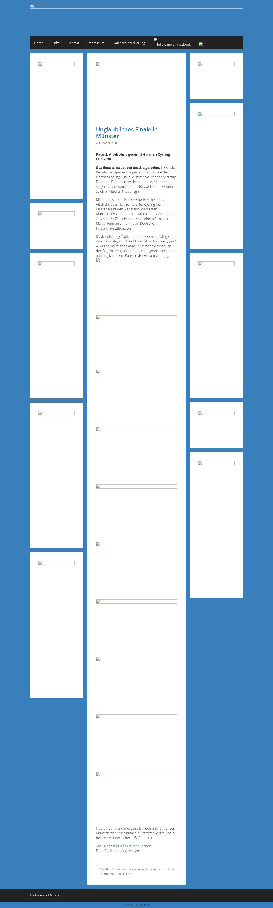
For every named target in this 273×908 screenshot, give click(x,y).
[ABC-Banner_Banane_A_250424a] (216, 463)
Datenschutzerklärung (129, 43)
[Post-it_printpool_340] (56, 214)
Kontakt (73, 43)
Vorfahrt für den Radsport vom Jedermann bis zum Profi (137, 869)
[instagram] (201, 44)
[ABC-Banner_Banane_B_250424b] (56, 414)
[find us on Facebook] (172, 44)
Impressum (96, 43)
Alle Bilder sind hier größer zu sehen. (124, 846)
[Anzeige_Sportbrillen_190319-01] (56, 264)
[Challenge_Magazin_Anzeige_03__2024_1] (216, 264)
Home (38, 43)
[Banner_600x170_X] (216, 114)
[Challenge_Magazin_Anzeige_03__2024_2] (56, 64)
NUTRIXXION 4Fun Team (116, 874)
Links (55, 43)
